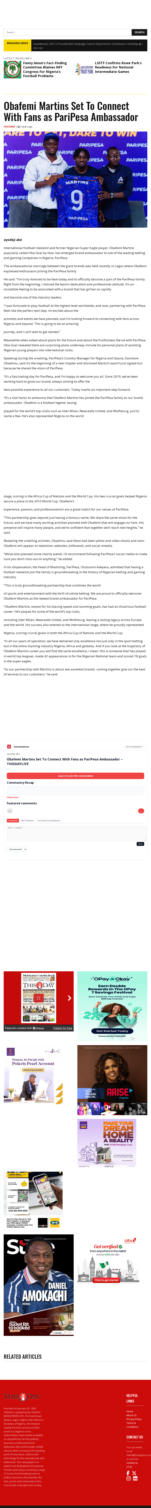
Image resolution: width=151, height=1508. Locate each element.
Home (130, 1411)
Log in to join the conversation (75, 775)
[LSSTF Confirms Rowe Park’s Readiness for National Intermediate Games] (84, 69)
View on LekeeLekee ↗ (134, 747)
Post (140, 844)
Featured (10, 126)
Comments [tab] (12, 820)
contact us (132, 1462)
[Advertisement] (75, 711)
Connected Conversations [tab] (49, 820)
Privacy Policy (134, 1419)
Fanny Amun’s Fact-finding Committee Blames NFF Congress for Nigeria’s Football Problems (45, 69)
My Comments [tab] (28, 820)
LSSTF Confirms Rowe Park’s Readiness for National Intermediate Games (118, 67)
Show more (13, 797)
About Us (132, 1415)
